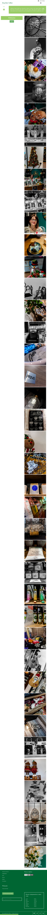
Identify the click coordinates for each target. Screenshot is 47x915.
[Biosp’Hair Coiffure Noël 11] (35, 769)
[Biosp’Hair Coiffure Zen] (35, 813)
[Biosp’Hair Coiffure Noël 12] (35, 791)
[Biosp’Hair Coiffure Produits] (35, 507)
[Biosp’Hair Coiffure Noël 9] (35, 682)
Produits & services (5, 871)
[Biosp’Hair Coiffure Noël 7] (35, 442)
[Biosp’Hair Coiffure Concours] (35, 463)
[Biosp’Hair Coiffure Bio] (35, 310)
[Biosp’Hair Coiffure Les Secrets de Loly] (35, 616)
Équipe (3, 877)
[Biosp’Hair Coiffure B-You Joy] (35, 594)
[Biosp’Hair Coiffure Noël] (35, 48)
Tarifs (3, 875)
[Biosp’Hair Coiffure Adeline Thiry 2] (35, 223)
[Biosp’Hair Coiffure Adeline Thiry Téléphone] (35, 835)
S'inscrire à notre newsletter (8, 893)
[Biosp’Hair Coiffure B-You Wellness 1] (35, 136)
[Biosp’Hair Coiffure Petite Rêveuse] (35, 573)
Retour (12, 21)
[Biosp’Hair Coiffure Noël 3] (35, 92)
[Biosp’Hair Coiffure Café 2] (35, 398)
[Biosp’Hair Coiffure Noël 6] (35, 267)
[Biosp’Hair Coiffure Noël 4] (35, 114)
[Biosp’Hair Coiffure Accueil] (35, 245)
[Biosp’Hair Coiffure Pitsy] (35, 638)
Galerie (3, 879)
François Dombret (5, 888)
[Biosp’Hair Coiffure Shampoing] (35, 354)
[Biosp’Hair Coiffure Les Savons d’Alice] (35, 485)
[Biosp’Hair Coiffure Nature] (35, 857)
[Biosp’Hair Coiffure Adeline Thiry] (35, 179)
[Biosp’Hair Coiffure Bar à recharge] (35, 332)
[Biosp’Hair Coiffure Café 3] (35, 420)
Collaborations (4, 873)
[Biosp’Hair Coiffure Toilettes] (35, 376)
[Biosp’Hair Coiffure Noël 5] (35, 157)
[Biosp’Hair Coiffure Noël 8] (35, 660)
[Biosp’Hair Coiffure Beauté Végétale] (35, 551)
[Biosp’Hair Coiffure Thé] (35, 529)
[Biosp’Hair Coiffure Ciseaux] (35, 289)
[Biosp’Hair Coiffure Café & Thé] (35, 726)
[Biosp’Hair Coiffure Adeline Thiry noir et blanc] (35, 201)
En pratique (4, 881)
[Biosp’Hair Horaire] (35, 26)
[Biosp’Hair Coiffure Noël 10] (35, 704)
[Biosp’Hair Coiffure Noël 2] (35, 70)
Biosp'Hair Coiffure (7, 3)
